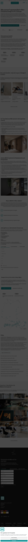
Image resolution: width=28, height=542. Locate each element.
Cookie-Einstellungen (14, 537)
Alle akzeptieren (14, 540)
